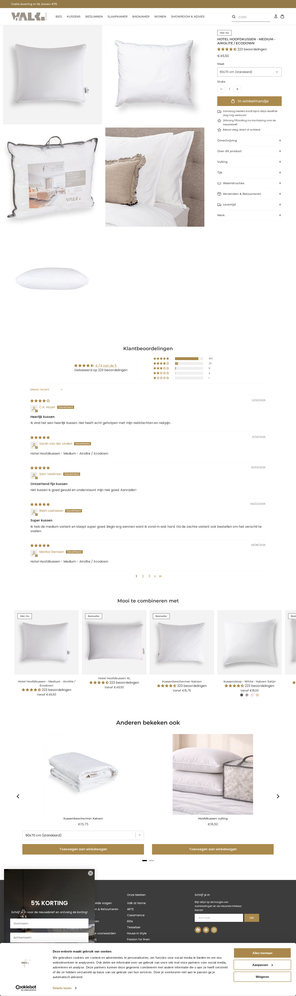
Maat (220, 64)
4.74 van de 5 (106, 365)
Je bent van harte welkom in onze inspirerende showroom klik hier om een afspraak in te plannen (83, 4)
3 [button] (149, 576)
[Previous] (18, 796)
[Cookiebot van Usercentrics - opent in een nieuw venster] (26, 988)
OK (251, 918)
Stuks (221, 81)
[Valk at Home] (29, 16)
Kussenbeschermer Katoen (83, 818)
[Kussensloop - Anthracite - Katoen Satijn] (241, 695)
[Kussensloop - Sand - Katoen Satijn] (257, 695)
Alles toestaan (262, 953)
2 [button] (143, 576)
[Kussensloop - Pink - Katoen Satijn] (252, 695)
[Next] (278, 796)
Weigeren (262, 976)
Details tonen (62, 988)
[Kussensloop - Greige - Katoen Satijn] (246, 695)
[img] (40, 401)
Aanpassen (260, 965)
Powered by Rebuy (148, 866)
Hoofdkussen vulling (213, 818)
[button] (227, 49)
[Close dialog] (90, 873)
